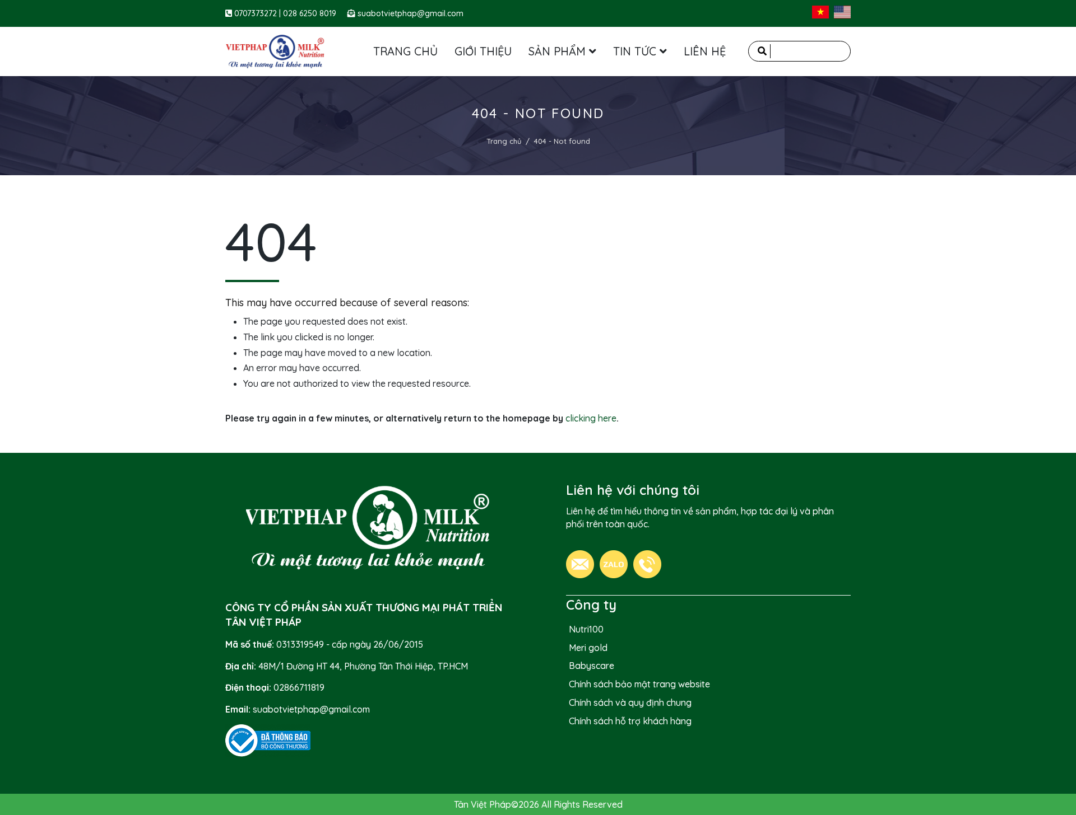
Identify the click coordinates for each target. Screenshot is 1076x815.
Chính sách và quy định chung (630, 702)
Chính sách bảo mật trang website (639, 684)
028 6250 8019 (309, 13)
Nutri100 (586, 629)
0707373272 (256, 13)
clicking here (590, 418)
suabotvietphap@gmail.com (410, 13)
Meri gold (588, 647)
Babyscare (591, 665)
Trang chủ (503, 141)
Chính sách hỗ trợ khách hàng (630, 721)
